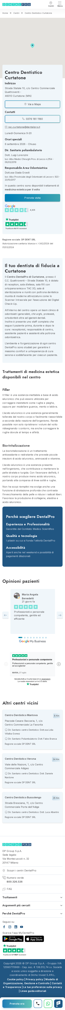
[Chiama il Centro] (38, 1003)
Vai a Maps (34, 104)
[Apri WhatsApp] (48, 1003)
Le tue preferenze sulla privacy (42, 987)
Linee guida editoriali (33, 990)
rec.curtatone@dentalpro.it (23, 126)
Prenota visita (32, 197)
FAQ (9, 888)
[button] (32, 45)
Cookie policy (15, 979)
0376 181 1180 (34, 118)
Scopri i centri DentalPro (21, 870)
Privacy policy (34, 979)
